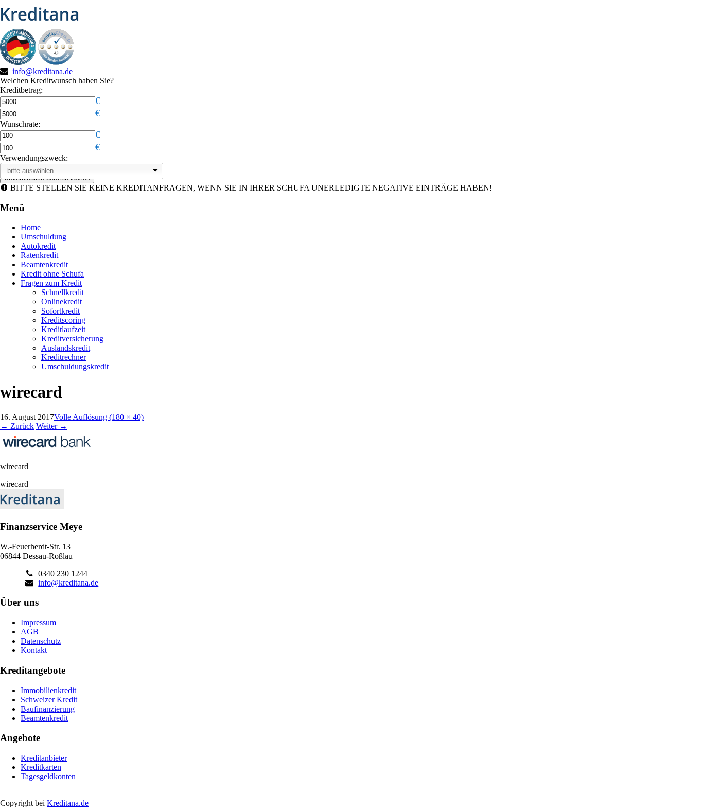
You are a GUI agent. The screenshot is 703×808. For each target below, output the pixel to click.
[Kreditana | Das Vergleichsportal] (42, 24)
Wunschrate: (20, 123)
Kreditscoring (63, 320)
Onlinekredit (61, 301)
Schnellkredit (62, 292)
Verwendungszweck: (34, 157)
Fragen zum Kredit (51, 283)
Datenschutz (41, 641)
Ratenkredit (39, 255)
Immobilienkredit (48, 690)
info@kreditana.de (42, 71)
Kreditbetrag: (21, 89)
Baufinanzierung (48, 708)
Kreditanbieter (44, 757)
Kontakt (34, 650)
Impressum (38, 622)
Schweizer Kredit (49, 699)
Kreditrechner (63, 357)
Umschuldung (43, 236)
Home (31, 227)
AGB (30, 631)
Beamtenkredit (44, 264)
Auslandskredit (65, 347)
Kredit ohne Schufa (52, 273)
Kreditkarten (41, 767)
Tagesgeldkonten (48, 776)
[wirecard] (46, 448)
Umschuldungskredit (75, 366)
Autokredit (38, 246)
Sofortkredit (60, 310)
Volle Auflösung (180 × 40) (99, 416)
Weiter (51, 426)
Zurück (17, 426)
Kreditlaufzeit (63, 329)
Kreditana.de (68, 803)
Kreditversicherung (72, 338)
